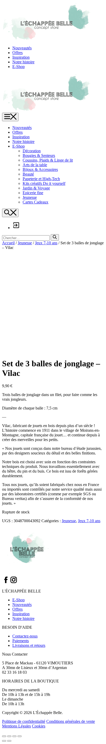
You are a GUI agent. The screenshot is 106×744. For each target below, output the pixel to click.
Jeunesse (30, 197)
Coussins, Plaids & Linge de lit (48, 160)
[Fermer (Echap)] (19, 736)
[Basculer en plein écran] (9, 736)
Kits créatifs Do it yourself (44, 183)
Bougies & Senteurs (39, 155)
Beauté (28, 174)
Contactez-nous (25, 636)
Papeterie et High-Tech (41, 179)
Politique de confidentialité (23, 721)
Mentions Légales (16, 726)
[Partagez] (14, 736)
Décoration (32, 151)
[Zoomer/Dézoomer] (4, 736)
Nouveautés (22, 48)
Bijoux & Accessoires (40, 169)
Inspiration (21, 57)
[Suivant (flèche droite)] (9, 741)
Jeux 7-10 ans (46, 243)
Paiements (20, 641)
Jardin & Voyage (36, 188)
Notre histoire (23, 62)
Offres (17, 52)
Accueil (8, 243)
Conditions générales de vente (70, 721)
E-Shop (18, 66)
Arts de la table (35, 165)
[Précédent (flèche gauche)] (4, 741)
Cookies (38, 726)
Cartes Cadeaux (35, 202)
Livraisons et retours (28, 645)
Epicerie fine (33, 193)
